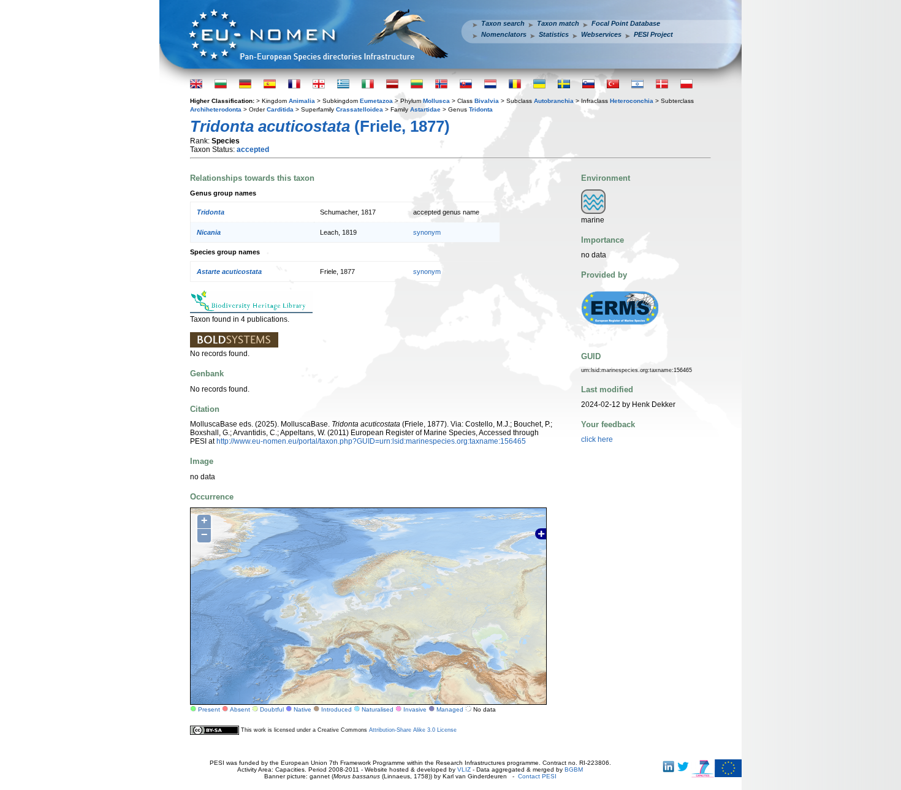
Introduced (336, 709)
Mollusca (436, 100)
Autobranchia (554, 100)
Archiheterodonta (215, 109)
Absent (240, 709)
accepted (253, 149)
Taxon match (558, 23)
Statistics (554, 34)
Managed (449, 709)
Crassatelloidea (359, 109)
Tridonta (481, 109)
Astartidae (425, 109)
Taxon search (503, 23)
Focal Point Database (625, 23)
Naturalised (377, 709)
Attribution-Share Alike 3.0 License (413, 730)
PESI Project (653, 34)
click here (597, 439)
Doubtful (272, 709)
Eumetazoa (376, 100)
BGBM (574, 769)
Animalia (302, 100)
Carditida (280, 109)
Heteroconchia (631, 100)
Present (209, 709)
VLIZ (464, 769)
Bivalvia (486, 100)
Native (302, 709)
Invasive (415, 709)
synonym (427, 232)
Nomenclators (504, 34)
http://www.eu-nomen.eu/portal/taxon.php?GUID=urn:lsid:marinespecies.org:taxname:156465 (371, 441)
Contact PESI (537, 776)
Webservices (601, 34)
